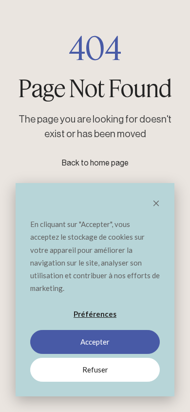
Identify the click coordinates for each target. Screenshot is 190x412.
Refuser (95, 369)
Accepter (95, 341)
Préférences (95, 313)
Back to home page (95, 163)
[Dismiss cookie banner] (156, 204)
